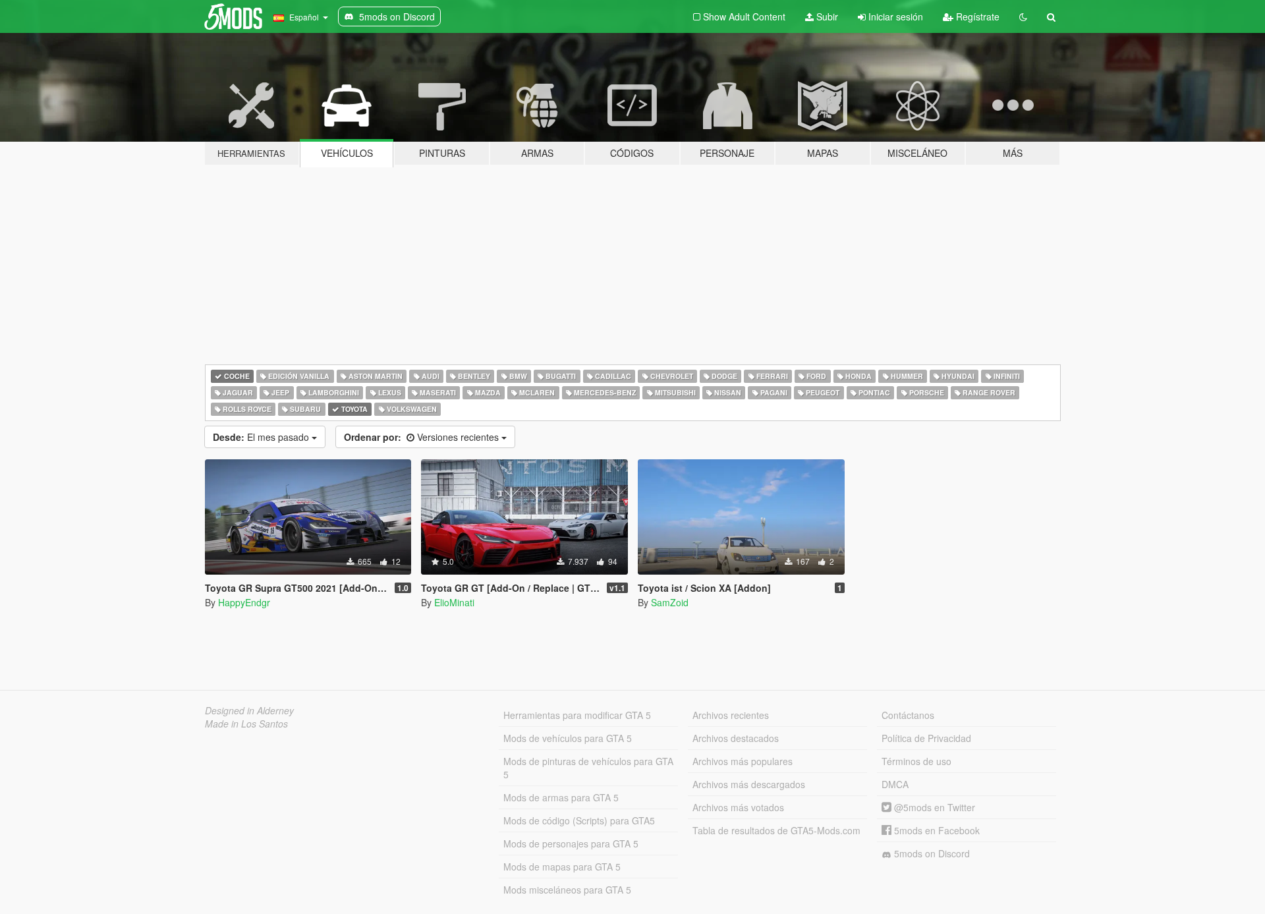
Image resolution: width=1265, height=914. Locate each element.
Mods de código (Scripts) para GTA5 (579, 820)
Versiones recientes (422, 436)
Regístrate (976, 16)
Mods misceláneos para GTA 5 (567, 889)
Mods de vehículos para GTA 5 (567, 738)
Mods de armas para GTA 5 (561, 797)
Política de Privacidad (926, 738)
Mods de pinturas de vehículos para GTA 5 (588, 768)
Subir (826, 16)
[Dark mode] (1023, 16)
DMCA (895, 784)
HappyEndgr (244, 602)
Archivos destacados (735, 738)
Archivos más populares (742, 761)
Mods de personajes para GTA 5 (570, 843)
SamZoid (670, 602)
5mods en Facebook (935, 830)
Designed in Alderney (249, 710)
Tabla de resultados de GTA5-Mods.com (776, 830)
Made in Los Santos (246, 723)
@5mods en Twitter (933, 807)
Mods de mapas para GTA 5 (562, 866)
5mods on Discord (930, 853)
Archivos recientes (730, 715)
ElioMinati (454, 602)
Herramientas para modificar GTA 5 (577, 715)
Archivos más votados (738, 807)
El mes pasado (262, 436)
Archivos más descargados (748, 784)
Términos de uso (916, 761)
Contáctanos (908, 715)
